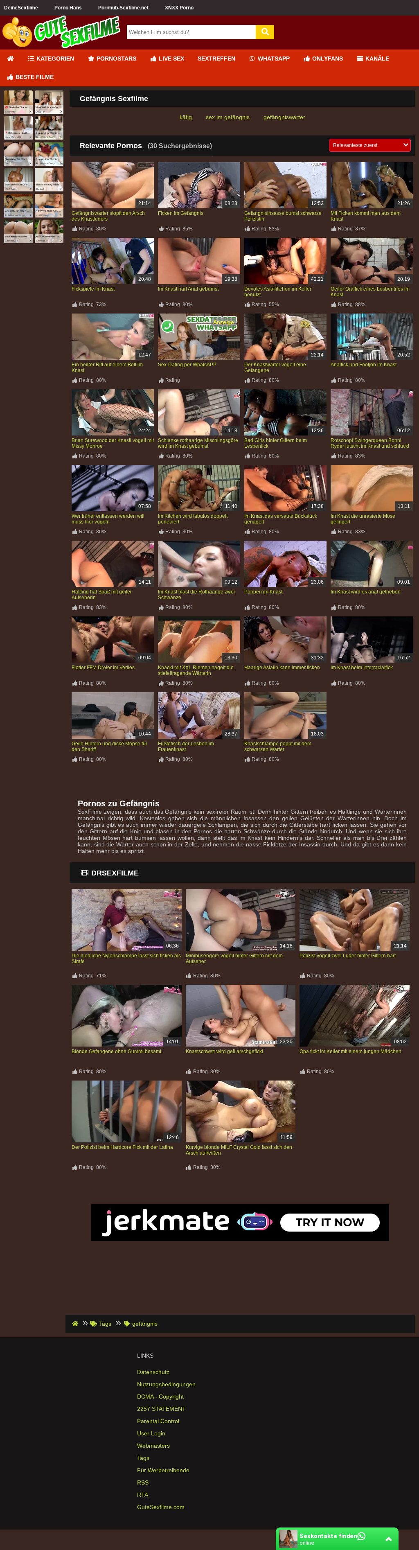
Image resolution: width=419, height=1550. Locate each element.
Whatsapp (273, 58)
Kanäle (376, 58)
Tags (143, 1458)
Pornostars (115, 58)
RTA (142, 1494)
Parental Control (158, 1421)
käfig (186, 117)
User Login (151, 1433)
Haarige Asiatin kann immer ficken (282, 667)
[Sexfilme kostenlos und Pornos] (61, 46)
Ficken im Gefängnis (180, 213)
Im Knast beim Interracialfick (362, 667)
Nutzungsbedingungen (166, 1384)
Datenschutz (153, 1372)
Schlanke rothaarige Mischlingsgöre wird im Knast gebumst (198, 443)
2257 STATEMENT (161, 1409)
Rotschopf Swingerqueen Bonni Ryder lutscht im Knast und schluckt (370, 443)
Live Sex (170, 58)
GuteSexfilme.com (161, 1507)
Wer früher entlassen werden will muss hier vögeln (108, 519)
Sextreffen (216, 58)
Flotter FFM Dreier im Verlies (103, 667)
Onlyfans (327, 58)
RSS (143, 1482)
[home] (76, 1324)
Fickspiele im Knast (93, 289)
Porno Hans (68, 8)
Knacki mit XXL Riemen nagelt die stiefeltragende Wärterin (196, 670)
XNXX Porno (179, 8)
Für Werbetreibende (163, 1470)
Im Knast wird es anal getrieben (366, 592)
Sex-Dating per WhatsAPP (187, 365)
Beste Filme (34, 77)
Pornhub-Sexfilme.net (123, 8)
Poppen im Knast (263, 592)
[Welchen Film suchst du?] (265, 32)
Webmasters (153, 1445)
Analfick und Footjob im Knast (363, 365)
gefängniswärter (284, 117)
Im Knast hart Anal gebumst (188, 289)
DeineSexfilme (21, 8)
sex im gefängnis (228, 117)
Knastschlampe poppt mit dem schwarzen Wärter (277, 746)
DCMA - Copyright (160, 1396)
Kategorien (54, 58)
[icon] (10, 59)
